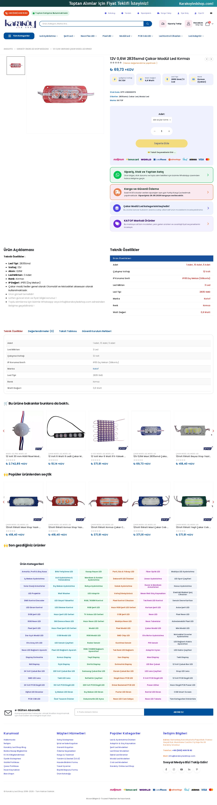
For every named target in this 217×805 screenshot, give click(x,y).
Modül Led (124, 36)
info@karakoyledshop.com (182, 756)
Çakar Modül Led (12, 454)
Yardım (128, 13)
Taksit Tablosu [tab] (68, 331)
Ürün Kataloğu (64, 773)
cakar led (133, 96)
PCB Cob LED (144, 36)
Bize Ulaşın (9, 773)
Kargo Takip (166, 13)
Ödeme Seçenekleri (66, 751)
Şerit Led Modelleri (119, 747)
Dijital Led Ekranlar (119, 755)
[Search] (147, 23)
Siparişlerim (146, 13)
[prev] (207, 59)
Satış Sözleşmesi (65, 739)
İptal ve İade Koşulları (67, 743)
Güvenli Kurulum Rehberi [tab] (96, 331)
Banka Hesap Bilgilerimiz (15, 751)
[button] (3, 431)
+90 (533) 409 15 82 (17, 13)
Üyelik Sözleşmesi (12, 758)
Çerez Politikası (11, 766)
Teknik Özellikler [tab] (13, 331)
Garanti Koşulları (65, 747)
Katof (96, 368)
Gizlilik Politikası (11, 762)
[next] (211, 59)
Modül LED (24, 454)
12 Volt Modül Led (55, 454)
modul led (144, 96)
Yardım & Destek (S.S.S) (68, 758)
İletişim (7, 743)
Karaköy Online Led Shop (122, 766)
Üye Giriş (185, 13)
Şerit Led (68, 36)
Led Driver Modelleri (119, 751)
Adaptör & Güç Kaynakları (123, 743)
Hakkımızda (9, 739)
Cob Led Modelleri (119, 762)
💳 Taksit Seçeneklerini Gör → (162, 152)
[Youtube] (211, 13)
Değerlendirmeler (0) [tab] (41, 331)
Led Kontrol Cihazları (170, 36)
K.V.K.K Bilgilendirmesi (14, 755)
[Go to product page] (23, 430)
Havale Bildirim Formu (67, 762)
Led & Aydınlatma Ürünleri (122, 739)
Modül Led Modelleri (120, 758)
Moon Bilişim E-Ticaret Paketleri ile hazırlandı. (108, 798)
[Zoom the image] (108, 1)
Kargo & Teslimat (65, 755)
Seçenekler (38, 415)
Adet (161, 114)
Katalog (111, 13)
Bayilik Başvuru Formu (67, 770)
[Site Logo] (21, 24)
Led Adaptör (195, 36)
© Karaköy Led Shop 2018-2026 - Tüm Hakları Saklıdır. (29, 791)
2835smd (123, 96)
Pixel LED (107, 36)
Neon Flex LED (87, 36)
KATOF (120, 100)
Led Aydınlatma (47, 36)
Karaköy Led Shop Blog (15, 747)
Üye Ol (201, 13)
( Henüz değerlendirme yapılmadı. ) (140, 63)
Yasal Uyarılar (64, 766)
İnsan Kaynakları (12, 770)
